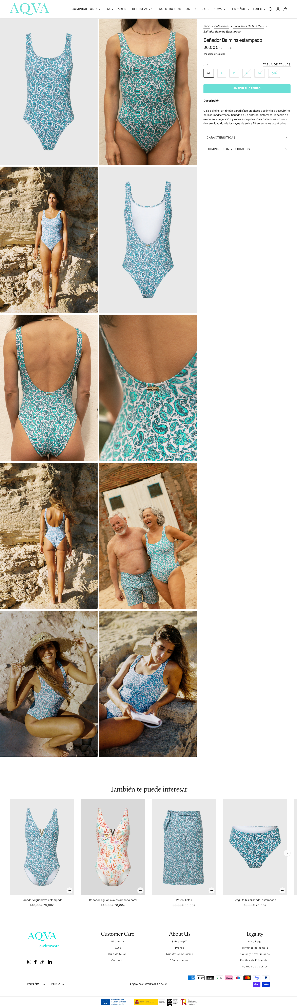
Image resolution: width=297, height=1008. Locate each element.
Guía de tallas (117, 954)
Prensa (179, 947)
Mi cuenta (117, 941)
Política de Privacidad (254, 960)
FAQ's (117, 947)
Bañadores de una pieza (248, 26)
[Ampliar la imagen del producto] (49, 92)
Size (247, 65)
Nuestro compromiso (179, 954)
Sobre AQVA (179, 941)
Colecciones (221, 26)
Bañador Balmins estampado (232, 40)
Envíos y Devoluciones (255, 954)
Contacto (117, 960)
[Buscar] (271, 9)
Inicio (206, 26)
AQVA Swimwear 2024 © (148, 984)
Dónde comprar (180, 960)
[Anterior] (9, 853)
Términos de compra (255, 947)
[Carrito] (285, 9)
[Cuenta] (278, 9)
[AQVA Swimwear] (29, 9)
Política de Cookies (255, 966)
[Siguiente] (287, 853)
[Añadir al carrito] (69, 890)
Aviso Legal (254, 941)
